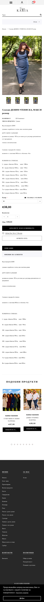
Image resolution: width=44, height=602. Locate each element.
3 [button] (17, 444)
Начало (4, 29)
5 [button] (23, 444)
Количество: (6, 213)
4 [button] (20, 444)
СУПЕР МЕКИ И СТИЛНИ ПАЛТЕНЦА (11, 420)
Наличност (6, 118)
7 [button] (29, 444)
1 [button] (11, 444)
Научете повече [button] (22, 593)
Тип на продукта (8, 121)
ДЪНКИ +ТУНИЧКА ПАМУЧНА (32, 419)
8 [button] (32, 444)
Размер (4, 197)
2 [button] (14, 444)
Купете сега (22, 238)
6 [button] (26, 444)
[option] (22, 65)
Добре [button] (22, 598)
